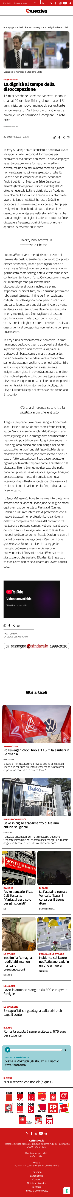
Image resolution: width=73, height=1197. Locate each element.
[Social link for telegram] (70, 3)
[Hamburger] (5, 12)
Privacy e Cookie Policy (36, 1190)
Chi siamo (36, 1171)
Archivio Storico (24, 27)
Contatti (7, 3)
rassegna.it (39, 27)
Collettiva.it (36, 1140)
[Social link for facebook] (55, 3)
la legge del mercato (16, 636)
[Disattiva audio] (66, 1050)
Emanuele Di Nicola (47, 909)
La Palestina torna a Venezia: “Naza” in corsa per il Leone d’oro (53, 897)
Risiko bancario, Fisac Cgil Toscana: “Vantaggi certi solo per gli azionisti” (18, 897)
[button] (55, 137)
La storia (36, 1186)
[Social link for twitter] (51, 3)
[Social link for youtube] (65, 3)
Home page (9, 27)
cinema (14, 633)
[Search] (43, 3)
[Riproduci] (7, 1050)
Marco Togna (9, 759)
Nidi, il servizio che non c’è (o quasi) (28, 1082)
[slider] (35, 1050)
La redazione (20, 3)
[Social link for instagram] (60, 3)
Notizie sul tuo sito (36, 1183)
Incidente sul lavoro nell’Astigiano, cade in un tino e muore (54, 961)
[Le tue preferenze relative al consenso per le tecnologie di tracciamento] (66, 1190)
